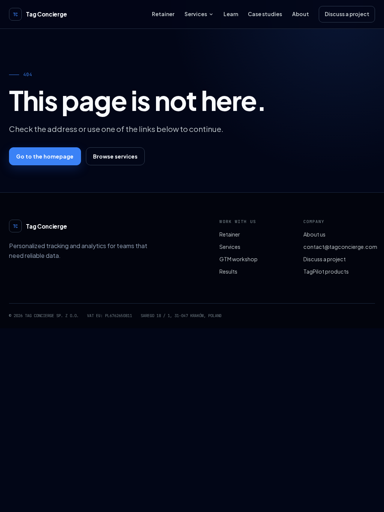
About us (314, 234)
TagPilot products (326, 271)
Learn (231, 14)
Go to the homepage (45, 156)
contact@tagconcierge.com (339, 246)
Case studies (265, 14)
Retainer (163, 14)
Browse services (115, 156)
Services (195, 14)
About (300, 14)
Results (228, 271)
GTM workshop (238, 259)
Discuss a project (347, 14)
